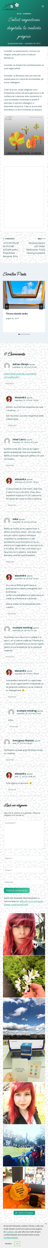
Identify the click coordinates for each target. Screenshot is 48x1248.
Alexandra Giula (16, 43)
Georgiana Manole (23, 740)
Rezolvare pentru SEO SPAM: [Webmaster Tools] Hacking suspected (35, 246)
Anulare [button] (8, 1244)
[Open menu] (42, 6)
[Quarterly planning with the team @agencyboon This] (24, 1061)
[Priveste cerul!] (24, 1019)
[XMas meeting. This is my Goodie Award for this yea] (24, 1188)
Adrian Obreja (20, 364)
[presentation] (24, 295)
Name (9, 858)
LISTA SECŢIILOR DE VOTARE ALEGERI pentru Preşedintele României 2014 (11, 248)
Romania (27, 14)
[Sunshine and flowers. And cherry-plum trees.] (24, 1103)
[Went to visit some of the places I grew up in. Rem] (24, 934)
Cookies (10, 1232)
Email (8, 870)
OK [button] (17, 1244)
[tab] (19, 334)
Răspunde (10, 383)
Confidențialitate (11, 1238)
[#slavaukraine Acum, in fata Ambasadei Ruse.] (24, 1145)
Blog (19, 14)
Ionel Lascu (19, 439)
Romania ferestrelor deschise (17, 313)
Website (9, 882)
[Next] (41, 306)
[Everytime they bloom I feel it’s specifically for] (24, 976)
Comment (10, 823)
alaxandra (20, 397)
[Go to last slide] (7, 306)
